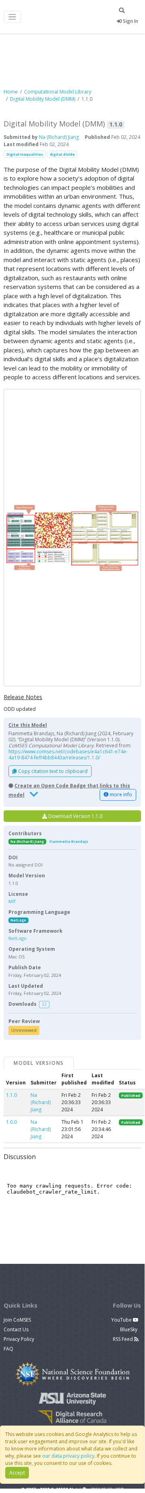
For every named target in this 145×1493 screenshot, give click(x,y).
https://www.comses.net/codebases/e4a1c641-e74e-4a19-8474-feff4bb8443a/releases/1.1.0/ (68, 754)
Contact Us (16, 1329)
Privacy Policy (19, 1339)
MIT (12, 901)
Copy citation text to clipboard (52, 771)
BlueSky (129, 1329)
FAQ (8, 1348)
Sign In (130, 21)
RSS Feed (123, 1339)
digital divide (62, 154)
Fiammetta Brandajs (68, 841)
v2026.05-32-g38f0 (106, 1489)
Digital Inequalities (24, 154)
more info (120, 794)
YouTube (122, 1319)
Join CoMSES (17, 1319)
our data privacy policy (68, 1455)
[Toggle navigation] (12, 17)
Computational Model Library (57, 91)
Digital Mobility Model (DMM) (42, 99)
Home (11, 91)
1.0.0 (11, 1122)
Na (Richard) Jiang (59, 137)
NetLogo (18, 920)
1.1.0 (11, 1095)
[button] (72, 537)
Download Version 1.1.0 (74, 816)
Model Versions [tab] (39, 1063)
